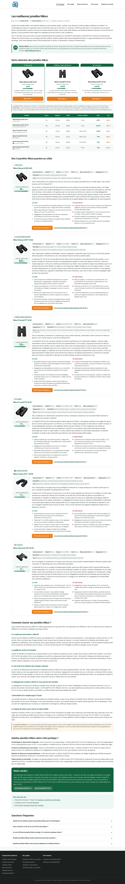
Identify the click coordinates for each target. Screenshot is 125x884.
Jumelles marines (7, 870)
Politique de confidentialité (51, 862)
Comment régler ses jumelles (31, 867)
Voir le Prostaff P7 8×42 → (43, 788)
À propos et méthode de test (52, 859)
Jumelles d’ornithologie (9, 859)
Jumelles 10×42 (7, 865)
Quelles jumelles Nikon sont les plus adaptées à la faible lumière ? (36, 843)
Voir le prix (28, 98)
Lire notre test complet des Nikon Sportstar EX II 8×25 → (71, 612)
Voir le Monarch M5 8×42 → (23, 788)
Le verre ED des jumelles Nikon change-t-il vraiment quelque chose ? (37, 832)
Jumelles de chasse (8, 862)
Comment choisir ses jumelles (32, 859)
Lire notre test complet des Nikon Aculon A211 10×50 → (71, 536)
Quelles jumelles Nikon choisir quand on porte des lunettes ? (34, 838)
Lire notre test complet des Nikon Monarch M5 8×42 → (70, 228)
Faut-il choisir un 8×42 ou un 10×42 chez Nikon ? (30, 826)
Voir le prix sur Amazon (42, 228)
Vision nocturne (7, 867)
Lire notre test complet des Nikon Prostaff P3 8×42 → (70, 462)
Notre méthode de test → (33, 50)
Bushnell (36, 802)
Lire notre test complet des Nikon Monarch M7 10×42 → (71, 308)
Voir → (108, 120)
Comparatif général (8, 873)
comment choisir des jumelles (33, 805)
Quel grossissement (29, 862)
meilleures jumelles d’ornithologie (49, 800)
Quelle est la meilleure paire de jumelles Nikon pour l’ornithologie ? (36, 821)
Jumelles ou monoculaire (30, 865)
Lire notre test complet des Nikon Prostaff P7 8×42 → (70, 390)
